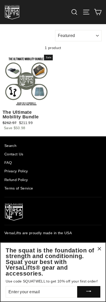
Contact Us (13, 154)
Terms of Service (18, 188)
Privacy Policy (16, 171)
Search (10, 146)
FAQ (8, 163)
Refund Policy (16, 180)
